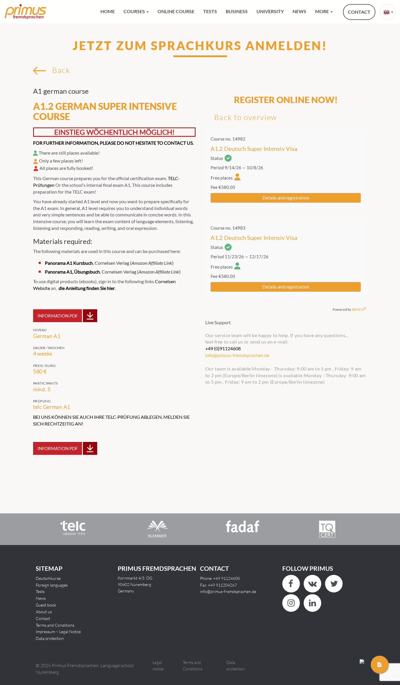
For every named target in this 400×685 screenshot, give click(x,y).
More (322, 11)
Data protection (50, 638)
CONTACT (359, 12)
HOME (107, 11)
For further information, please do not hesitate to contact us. (113, 143)
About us (44, 611)
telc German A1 (51, 407)
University (270, 11)
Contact (43, 618)
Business (237, 11)
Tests (210, 11)
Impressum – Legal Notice (58, 631)
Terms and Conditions (55, 625)
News (299, 11)
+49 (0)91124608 (223, 348)
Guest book (46, 604)
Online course (176, 11)
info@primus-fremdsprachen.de (228, 591)
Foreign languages (52, 584)
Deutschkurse (48, 578)
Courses (135, 11)
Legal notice (158, 665)
